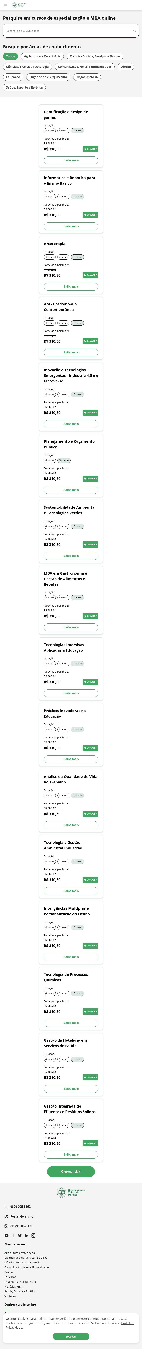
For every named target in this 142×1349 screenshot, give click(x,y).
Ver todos (10, 1296)
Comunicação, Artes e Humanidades (84, 67)
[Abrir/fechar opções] (134, 30)
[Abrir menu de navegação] (5, 5)
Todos (10, 56)
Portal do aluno (21, 1216)
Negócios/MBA (87, 77)
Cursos (8, 1313)
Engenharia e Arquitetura (48, 77)
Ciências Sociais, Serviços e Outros (95, 56)
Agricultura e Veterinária (42, 56)
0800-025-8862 (20, 1207)
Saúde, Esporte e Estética (24, 87)
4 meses (49, 130)
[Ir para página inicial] (19, 5)
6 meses (63, 130)
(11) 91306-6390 (21, 1226)
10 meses (77, 130)
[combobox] (68, 31)
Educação (13, 77)
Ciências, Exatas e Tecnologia (27, 67)
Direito (126, 67)
